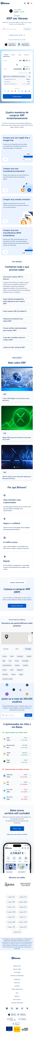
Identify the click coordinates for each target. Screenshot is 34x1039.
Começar (27, 29)
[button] (28, 3)
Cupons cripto (17, 969)
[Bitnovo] (5, 3)
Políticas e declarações (17, 975)
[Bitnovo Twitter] (12, 1008)
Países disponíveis (17, 989)
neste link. (17, 948)
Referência (17, 979)
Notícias (17, 996)
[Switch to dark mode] (25, 3)
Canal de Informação (17, 1002)
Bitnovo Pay (17, 966)
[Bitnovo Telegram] (27, 1008)
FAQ (17, 993)
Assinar (28, 715)
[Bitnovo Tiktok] (22, 1008)
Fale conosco (17, 999)
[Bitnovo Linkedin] (17, 1008)
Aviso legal (17, 972)
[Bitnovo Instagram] (7, 1008)
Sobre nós (17, 982)
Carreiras (17, 986)
